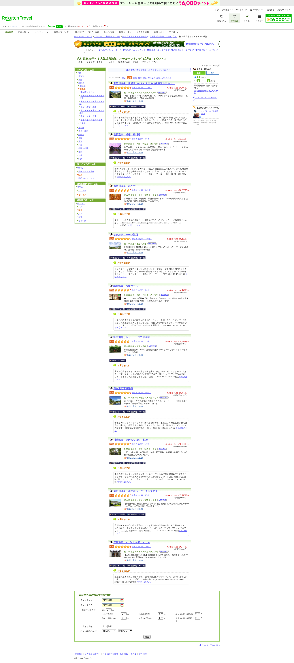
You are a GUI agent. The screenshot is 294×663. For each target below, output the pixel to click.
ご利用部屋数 (86, 626)
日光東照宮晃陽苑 (123, 388)
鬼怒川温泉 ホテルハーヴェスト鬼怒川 (135, 491)
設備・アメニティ (163, 78)
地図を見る (162, 92)
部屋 (135, 78)
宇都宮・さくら (87, 92)
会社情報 (78, 654)
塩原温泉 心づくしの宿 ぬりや (131, 542)
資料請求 (143, 654)
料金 (89, 631)
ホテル (202, 77)
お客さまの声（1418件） (142, 88)
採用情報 (124, 654)
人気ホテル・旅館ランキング (107, 36)
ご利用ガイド (227, 10)
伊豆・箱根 (83, 131)
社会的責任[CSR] (110, 654)
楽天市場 (270, 10)
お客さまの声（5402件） (142, 190)
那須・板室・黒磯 (88, 107)
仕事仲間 (82, 221)
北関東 (81, 83)
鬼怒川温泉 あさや (124, 186)
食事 (140, 78)
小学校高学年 (107, 614)
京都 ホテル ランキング (183, 50)
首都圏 (81, 128)
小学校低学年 (144, 614)
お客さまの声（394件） (141, 139)
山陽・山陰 (83, 148)
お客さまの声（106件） (141, 547)
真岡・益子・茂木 (88, 116)
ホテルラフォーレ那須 (125, 234)
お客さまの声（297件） (141, 393)
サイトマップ (241, 10)
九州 (80, 155)
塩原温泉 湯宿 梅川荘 (126, 134)
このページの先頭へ (211, 645)
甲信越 (81, 134)
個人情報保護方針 (92, 654)
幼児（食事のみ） (109, 618)
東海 (80, 141)
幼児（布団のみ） (146, 618)
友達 (80, 217)
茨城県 (82, 86)
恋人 (80, 214)
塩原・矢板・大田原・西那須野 (91, 111)
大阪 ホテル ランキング (207, 50)
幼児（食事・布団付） (184, 614)
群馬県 (82, 123)
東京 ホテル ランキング (135, 50)
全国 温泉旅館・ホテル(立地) (135, 36)
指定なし (81, 168)
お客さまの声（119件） (141, 341)
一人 (80, 207)
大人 (104, 610)
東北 (80, 80)
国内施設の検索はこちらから (206, 92)
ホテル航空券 (207, 81)
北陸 (80, 138)
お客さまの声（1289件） (142, 239)
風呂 (145, 78)
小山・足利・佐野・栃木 (91, 120)
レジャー (82, 190)
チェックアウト (87, 605)
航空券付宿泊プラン (135, 106)
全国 (79, 73)
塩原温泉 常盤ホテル (125, 286)
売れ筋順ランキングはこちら (201, 44)
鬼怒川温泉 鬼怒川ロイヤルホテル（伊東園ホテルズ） (144, 83)
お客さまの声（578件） (141, 444)
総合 (124, 78)
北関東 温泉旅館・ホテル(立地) (163, 36)
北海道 (81, 76)
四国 (80, 152)
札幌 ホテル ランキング (111, 50)
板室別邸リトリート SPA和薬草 (131, 337)
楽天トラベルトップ (83, 36)
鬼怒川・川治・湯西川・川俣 (91, 102)
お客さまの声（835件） (141, 290)
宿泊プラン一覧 (119, 106)
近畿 (80, 145)
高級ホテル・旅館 (86, 171)
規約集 (133, 654)
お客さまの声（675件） (141, 495)
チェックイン (86, 600)
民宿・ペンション (86, 178)
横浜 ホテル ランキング (159, 50)
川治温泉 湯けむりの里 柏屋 (130, 439)
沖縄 (80, 159)
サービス (151, 78)
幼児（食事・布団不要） (183, 619)
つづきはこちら (121, 125)
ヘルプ (216, 10)
